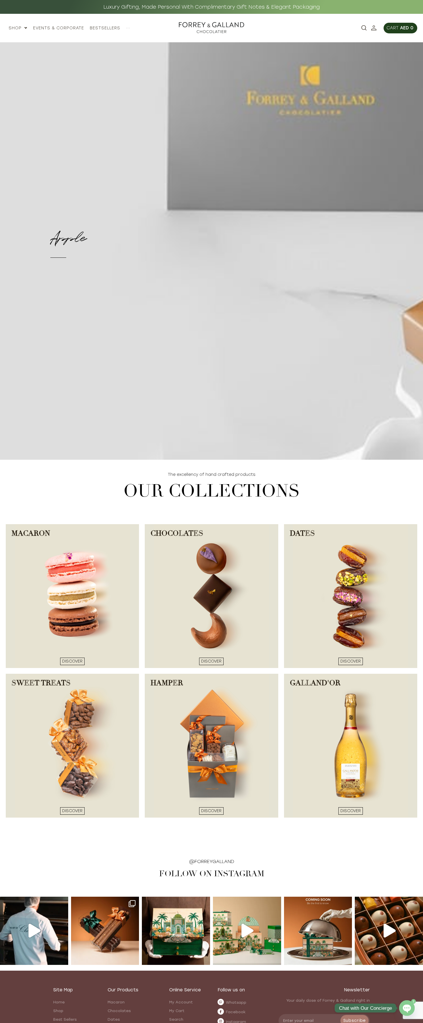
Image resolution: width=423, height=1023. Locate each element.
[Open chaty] (407, 1008)
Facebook (236, 1012)
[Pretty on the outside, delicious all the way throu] (389, 931)
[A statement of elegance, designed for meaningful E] (176, 931)
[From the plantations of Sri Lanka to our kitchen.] (34, 931)
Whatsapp (236, 1002)
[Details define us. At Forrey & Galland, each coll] (247, 931)
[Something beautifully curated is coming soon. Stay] (318, 931)
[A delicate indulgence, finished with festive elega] (105, 931)
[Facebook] (221, 1011)
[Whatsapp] (221, 1002)
